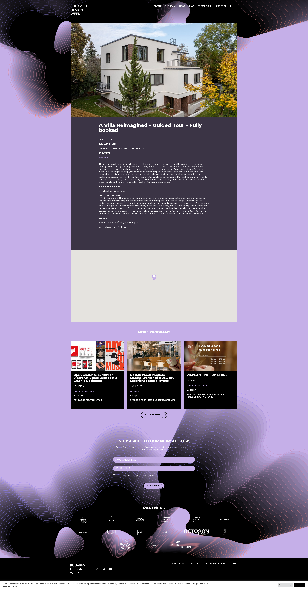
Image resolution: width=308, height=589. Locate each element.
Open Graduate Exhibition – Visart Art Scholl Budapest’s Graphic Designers (95, 377)
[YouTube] (110, 569)
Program (170, 6)
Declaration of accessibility (221, 563)
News (182, 6)
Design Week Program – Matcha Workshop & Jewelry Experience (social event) (152, 377)
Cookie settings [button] (285, 585)
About (157, 6)
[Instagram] (103, 569)
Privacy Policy (178, 563)
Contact (221, 6)
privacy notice (149, 475)
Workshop (136, 386)
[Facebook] (91, 569)
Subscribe (153, 485)
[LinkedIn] (97, 569)
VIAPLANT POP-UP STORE (207, 375)
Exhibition (80, 386)
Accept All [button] (300, 585)
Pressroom (204, 6)
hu (231, 6)
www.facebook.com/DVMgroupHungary (118, 222)
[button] (154, 277)
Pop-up (191, 380)
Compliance (195, 563)
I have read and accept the (136, 475)
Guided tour (105, 139)
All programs (153, 415)
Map (191, 6)
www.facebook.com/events (112, 191)
